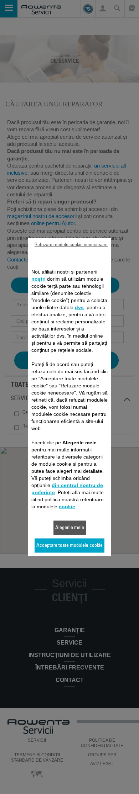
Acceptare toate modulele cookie (69, 545)
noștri (38, 279)
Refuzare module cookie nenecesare (71, 245)
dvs (79, 307)
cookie (67, 506)
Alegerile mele (69, 527)
